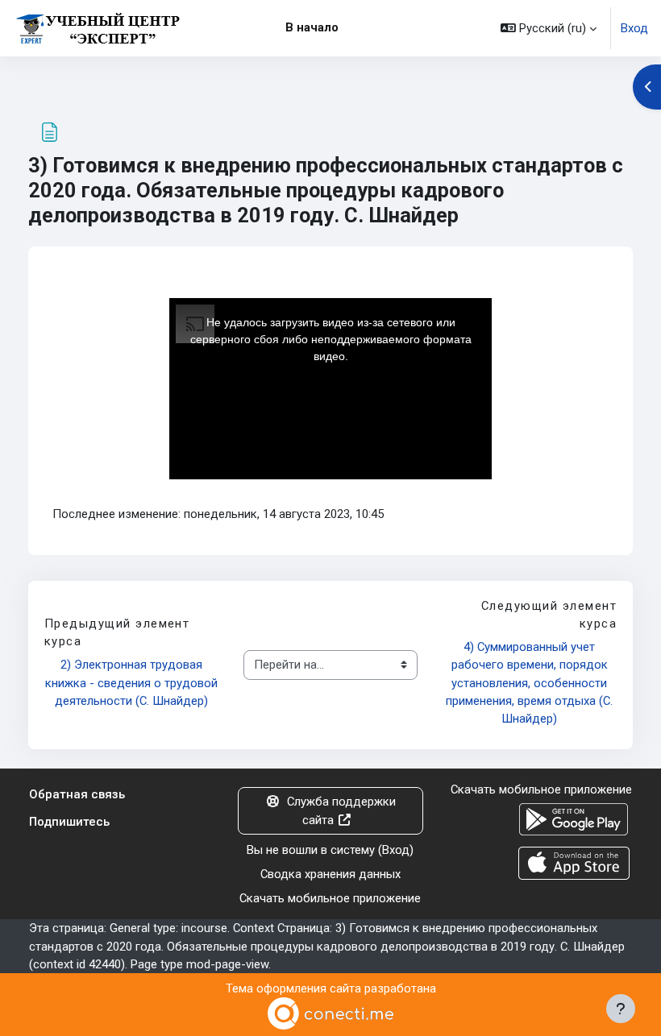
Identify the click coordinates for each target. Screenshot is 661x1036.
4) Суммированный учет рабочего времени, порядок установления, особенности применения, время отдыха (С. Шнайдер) (531, 683)
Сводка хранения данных (330, 874)
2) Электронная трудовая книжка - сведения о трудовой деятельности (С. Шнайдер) (131, 682)
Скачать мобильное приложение (330, 898)
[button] (548, 28)
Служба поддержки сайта (341, 810)
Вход (634, 28)
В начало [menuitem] (312, 27)
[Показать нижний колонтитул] (620, 1008)
